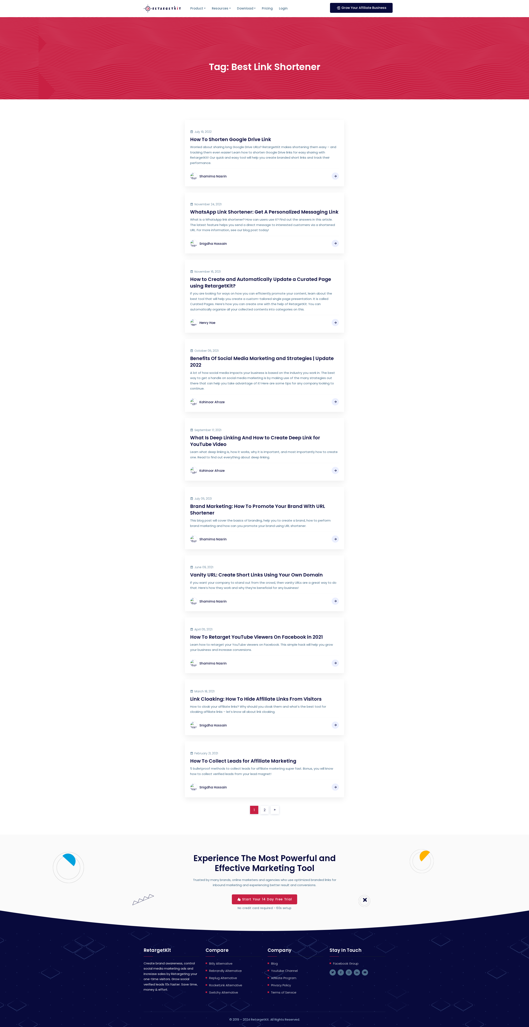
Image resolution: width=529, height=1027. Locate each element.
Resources (220, 8)
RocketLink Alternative (225, 985)
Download (245, 8)
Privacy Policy (281, 985)
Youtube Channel (284, 971)
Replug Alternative (223, 978)
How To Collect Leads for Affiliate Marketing (243, 761)
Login (283, 8)
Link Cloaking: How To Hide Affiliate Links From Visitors (256, 699)
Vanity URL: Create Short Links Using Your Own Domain (256, 575)
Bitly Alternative (220, 963)
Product (196, 8)
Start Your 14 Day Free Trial (267, 899)
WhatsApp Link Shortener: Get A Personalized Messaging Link (264, 212)
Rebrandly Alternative (225, 971)
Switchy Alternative (223, 992)
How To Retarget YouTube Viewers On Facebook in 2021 (256, 637)
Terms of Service (283, 992)
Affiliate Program (283, 978)
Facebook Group (346, 963)
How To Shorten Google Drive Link (230, 139)
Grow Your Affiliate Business (363, 8)
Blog (274, 963)
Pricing (267, 8)
